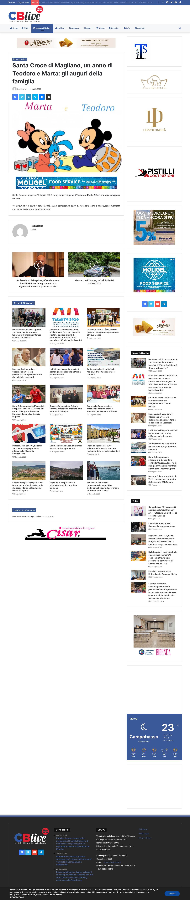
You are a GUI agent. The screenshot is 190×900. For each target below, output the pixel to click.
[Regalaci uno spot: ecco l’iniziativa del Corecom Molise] (138, 575)
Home (15, 28)
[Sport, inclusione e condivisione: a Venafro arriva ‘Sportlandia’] (66, 433)
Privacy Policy (145, 838)
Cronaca (75, 28)
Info (128, 28)
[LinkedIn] (28, 97)
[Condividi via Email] (48, 97)
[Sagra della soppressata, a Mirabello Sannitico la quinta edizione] (66, 470)
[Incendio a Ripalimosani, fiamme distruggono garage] (138, 527)
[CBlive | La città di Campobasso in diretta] (26, 14)
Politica (60, 28)
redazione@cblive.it (112, 862)
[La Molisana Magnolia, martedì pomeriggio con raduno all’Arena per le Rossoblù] (66, 357)
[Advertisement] (124, 14)
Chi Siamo (143, 829)
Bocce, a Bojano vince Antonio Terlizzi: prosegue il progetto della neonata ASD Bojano (66, 408)
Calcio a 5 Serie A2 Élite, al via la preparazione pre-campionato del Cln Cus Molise (103, 332)
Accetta (172, 893)
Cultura (101, 28)
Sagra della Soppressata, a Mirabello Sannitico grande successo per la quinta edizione (102, 408)
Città (25, 28)
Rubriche (114, 28)
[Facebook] (15, 97)
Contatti (140, 28)
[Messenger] (42, 97)
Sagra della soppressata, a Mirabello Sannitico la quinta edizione (63, 485)
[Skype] (35, 97)
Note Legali (144, 833)
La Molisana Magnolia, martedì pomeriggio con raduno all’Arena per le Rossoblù (65, 372)
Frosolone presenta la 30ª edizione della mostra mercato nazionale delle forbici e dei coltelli (103, 448)
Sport (88, 28)
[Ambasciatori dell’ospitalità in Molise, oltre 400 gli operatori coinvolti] (103, 357)
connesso (27, 516)
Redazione (21, 89)
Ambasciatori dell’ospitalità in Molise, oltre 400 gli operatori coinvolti (101, 372)
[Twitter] (22, 97)
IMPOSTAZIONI (17, 897)
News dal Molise (42, 28)
